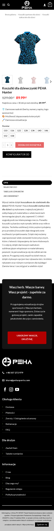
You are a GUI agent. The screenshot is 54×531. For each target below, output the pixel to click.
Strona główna (10, 14)
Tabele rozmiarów (14, 453)
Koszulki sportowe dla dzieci (29, 14)
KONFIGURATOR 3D (17, 154)
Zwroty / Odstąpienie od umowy (21, 418)
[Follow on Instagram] (11, 390)
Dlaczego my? (12, 483)
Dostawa (10, 407)
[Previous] (6, 48)
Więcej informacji (28, 524)
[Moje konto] (44, 5)
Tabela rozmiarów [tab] (13, 191)
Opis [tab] (5, 183)
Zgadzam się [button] (42, 525)
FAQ (8, 429)
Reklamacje (11, 424)
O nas (8, 472)
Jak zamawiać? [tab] (11, 196)
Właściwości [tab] (10, 187)
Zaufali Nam (11, 448)
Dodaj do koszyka (29, 145)
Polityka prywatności (16, 494)
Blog (8, 477)
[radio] (5, 130)
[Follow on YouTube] (17, 390)
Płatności (10, 412)
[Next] (47, 48)
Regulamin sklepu (14, 489)
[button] (3, 4)
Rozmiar (6, 126)
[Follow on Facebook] (5, 390)
